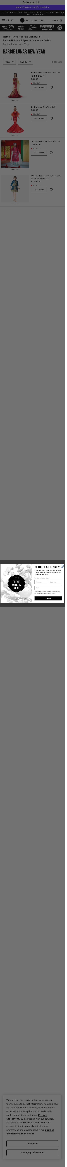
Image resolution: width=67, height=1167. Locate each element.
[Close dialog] (62, 566)
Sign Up (48, 598)
